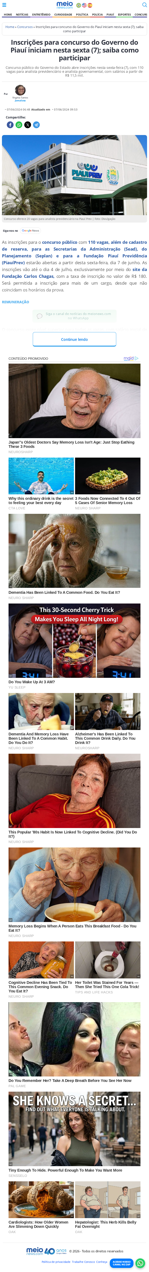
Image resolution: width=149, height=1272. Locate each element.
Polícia (97, 14)
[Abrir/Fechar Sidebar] (4, 5)
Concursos (25, 27)
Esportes (124, 14)
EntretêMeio (41, 14)
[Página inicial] (64, 5)
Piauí (110, 14)
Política (82, 14)
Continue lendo (74, 339)
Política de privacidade (56, 1262)
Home (8, 14)
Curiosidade (63, 14)
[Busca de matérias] (144, 6)
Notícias (22, 14)
